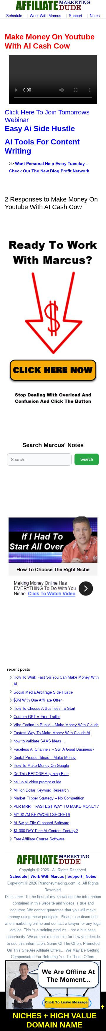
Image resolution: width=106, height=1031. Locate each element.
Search (86, 459)
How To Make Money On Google (41, 765)
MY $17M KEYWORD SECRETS (42, 814)
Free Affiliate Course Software (39, 839)
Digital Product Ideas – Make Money (45, 757)
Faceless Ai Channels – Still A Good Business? (54, 749)
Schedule (14, 16)
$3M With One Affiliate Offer (38, 700)
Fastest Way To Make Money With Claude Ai (52, 733)
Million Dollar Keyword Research (41, 790)
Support (75, 16)
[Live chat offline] (53, 985)
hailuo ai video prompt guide (37, 782)
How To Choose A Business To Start (44, 708)
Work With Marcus (45, 16)
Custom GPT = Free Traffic (37, 716)
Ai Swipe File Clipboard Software (41, 823)
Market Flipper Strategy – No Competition (49, 798)
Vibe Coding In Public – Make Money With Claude (56, 725)
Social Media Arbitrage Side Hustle (43, 692)
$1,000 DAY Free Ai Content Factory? (46, 831)
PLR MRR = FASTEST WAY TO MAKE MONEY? (56, 806)
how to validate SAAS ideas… (39, 741)
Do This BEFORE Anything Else (41, 774)
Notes (95, 16)
